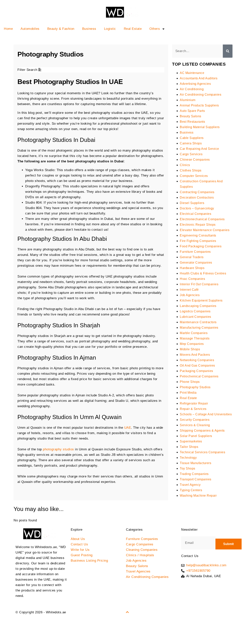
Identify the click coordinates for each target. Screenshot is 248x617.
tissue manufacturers (195, 463)
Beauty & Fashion (60, 29)
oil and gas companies (197, 365)
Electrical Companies (195, 213)
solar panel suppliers (196, 436)
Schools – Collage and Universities (206, 414)
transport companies (195, 479)
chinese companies (195, 159)
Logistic (110, 29)
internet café (189, 289)
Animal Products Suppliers (199, 105)
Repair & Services (193, 408)
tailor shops (189, 446)
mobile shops (190, 349)
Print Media (188, 392)
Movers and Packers (195, 354)
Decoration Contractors (197, 197)
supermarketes (191, 441)
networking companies (197, 360)
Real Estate (133, 29)
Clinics (185, 165)
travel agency (190, 484)
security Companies (194, 419)
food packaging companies (200, 246)
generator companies (196, 262)
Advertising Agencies (195, 83)
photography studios (58, 449)
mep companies (192, 343)
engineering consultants (198, 235)
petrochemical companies (199, 376)
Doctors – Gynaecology (197, 208)
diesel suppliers (192, 203)
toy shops (187, 468)
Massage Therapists (194, 338)
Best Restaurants (192, 121)
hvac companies (192, 278)
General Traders (192, 257)
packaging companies (196, 371)
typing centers (191, 490)
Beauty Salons (190, 116)
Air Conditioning (192, 89)
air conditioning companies (200, 94)
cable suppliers (192, 138)
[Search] (227, 51)
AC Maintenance (192, 73)
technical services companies (202, 452)
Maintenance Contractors (198, 322)
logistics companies (195, 311)
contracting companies (197, 192)
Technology (188, 457)
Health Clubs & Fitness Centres (203, 273)
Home (8, 29)
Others (154, 29)
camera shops (191, 143)
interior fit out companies (199, 284)
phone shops (190, 381)
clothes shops (191, 170)
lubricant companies (195, 316)
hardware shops (192, 268)
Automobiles (30, 29)
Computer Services (194, 175)
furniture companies (195, 251)
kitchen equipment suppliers (201, 300)
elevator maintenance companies (204, 230)
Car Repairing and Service (199, 148)
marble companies (194, 333)
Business (89, 29)
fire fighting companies (198, 241)
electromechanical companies (202, 219)
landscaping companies (198, 306)
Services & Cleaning (195, 425)
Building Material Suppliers (200, 127)
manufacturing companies (199, 327)
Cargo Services (191, 154)
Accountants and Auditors (198, 78)
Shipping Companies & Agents (202, 430)
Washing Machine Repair (198, 495)
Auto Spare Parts (192, 110)
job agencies (190, 295)
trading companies (194, 474)
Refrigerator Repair (194, 403)
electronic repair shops (198, 224)
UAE (127, 427)
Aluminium (187, 100)
